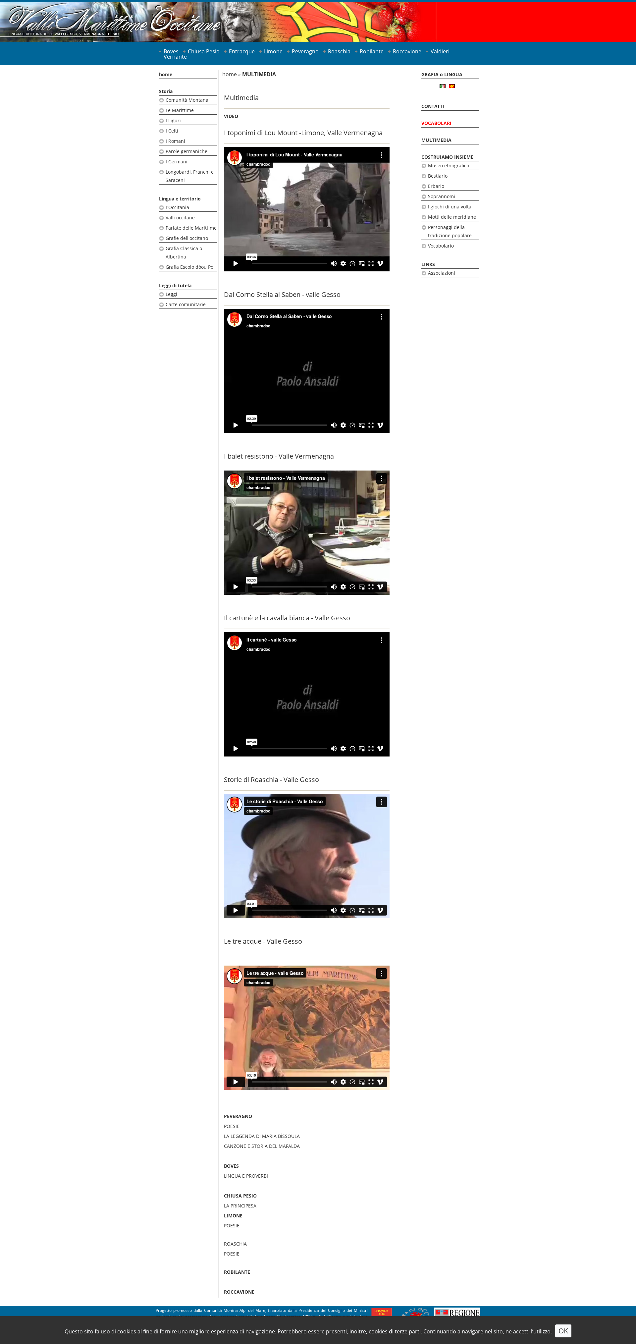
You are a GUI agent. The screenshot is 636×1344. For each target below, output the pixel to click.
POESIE (231, 1126)
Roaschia (339, 51)
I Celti (172, 131)
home (165, 74)
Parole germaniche (186, 151)
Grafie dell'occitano (187, 238)
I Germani (176, 161)
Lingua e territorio (180, 199)
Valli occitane (180, 217)
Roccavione (407, 51)
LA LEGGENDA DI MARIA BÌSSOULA (262, 1136)
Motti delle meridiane (452, 217)
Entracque (242, 51)
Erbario (436, 186)
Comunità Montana (187, 100)
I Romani (175, 141)
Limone (273, 51)
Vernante (175, 56)
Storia (166, 91)
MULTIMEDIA (436, 140)
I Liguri (173, 120)
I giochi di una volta (449, 206)
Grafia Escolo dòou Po (189, 267)
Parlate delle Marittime (191, 228)
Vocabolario (441, 246)
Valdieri (440, 51)
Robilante (372, 51)
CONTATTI (432, 106)
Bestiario (438, 176)
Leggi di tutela (175, 285)
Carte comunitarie (186, 304)
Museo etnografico (448, 165)
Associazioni (441, 273)
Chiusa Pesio (204, 51)
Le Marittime (180, 110)
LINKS (428, 264)
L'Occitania (177, 207)
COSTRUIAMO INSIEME (447, 157)
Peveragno (305, 51)
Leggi (171, 294)
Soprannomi (441, 196)
